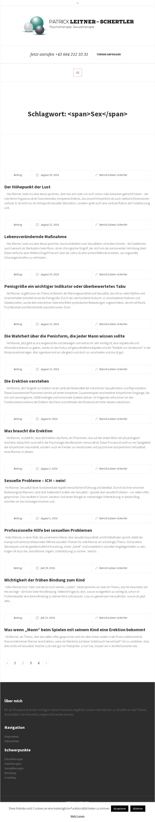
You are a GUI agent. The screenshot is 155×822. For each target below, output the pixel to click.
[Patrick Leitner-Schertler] (77, 25)
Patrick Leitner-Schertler (113, 175)
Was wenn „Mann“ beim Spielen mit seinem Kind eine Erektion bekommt (74, 629)
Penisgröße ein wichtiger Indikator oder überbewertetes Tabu (65, 286)
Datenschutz (11, 741)
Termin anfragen (108, 54)
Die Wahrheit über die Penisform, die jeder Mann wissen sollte (64, 336)
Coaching (10, 777)
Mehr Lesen (78, 816)
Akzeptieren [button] (119, 808)
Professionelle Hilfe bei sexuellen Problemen (48, 530)
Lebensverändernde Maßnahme (35, 236)
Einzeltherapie (13, 759)
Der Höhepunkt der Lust (27, 187)
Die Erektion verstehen (26, 381)
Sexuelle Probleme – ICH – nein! (35, 480)
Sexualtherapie (13, 768)
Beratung (10, 772)
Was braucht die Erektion (28, 431)
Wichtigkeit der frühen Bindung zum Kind (44, 580)
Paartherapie (12, 763)
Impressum (11, 736)
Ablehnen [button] (138, 808)
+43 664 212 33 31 (71, 54)
